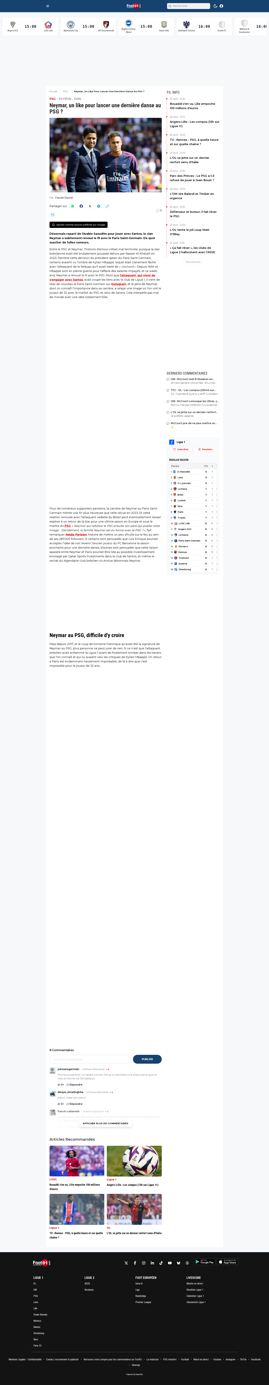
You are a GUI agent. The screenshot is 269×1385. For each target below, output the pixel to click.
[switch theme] (215, 6)
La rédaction (152, 1359)
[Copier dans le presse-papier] (107, 206)
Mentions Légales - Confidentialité (25, 1359)
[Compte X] (126, 1263)
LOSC (53, 1179)
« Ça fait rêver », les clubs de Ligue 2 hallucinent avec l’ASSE (192, 250)
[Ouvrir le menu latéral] (48, 6)
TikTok (243, 1359)
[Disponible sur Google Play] (204, 1262)
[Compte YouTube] (170, 1263)
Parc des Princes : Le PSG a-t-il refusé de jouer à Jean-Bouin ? (192, 178)
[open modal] (221, 6)
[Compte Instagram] (144, 1263)
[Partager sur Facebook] (81, 206)
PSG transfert (170, 1359)
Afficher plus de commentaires (105, 1123)
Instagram (118, 284)
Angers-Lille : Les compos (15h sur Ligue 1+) (194, 124)
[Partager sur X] (90, 206)
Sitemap (136, 1365)
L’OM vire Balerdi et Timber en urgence (192, 196)
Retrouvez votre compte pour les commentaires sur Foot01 (113, 1359)
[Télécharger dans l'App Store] (227, 1262)
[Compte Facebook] (135, 1263)
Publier (147, 1059)
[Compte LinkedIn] (152, 1263)
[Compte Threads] (187, 1263)
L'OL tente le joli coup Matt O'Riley (189, 232)
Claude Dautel (64, 197)
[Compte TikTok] (161, 1263)
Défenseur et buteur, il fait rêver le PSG (193, 214)
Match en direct (201, 1359)
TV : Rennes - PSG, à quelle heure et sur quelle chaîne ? (194, 142)
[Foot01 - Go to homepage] (42, 1263)
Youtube (217, 1359)
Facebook (256, 1359)
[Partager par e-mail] (53, 215)
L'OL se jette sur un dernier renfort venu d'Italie (189, 160)
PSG (53, 99)
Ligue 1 (111, 1179)
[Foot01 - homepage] (134, 6)
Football (185, 1359)
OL (109, 1227)
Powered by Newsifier (134, 1374)
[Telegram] (99, 206)
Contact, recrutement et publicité (62, 1359)
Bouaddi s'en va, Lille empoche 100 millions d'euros (192, 106)
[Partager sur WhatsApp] (72, 206)
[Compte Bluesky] (178, 1263)
